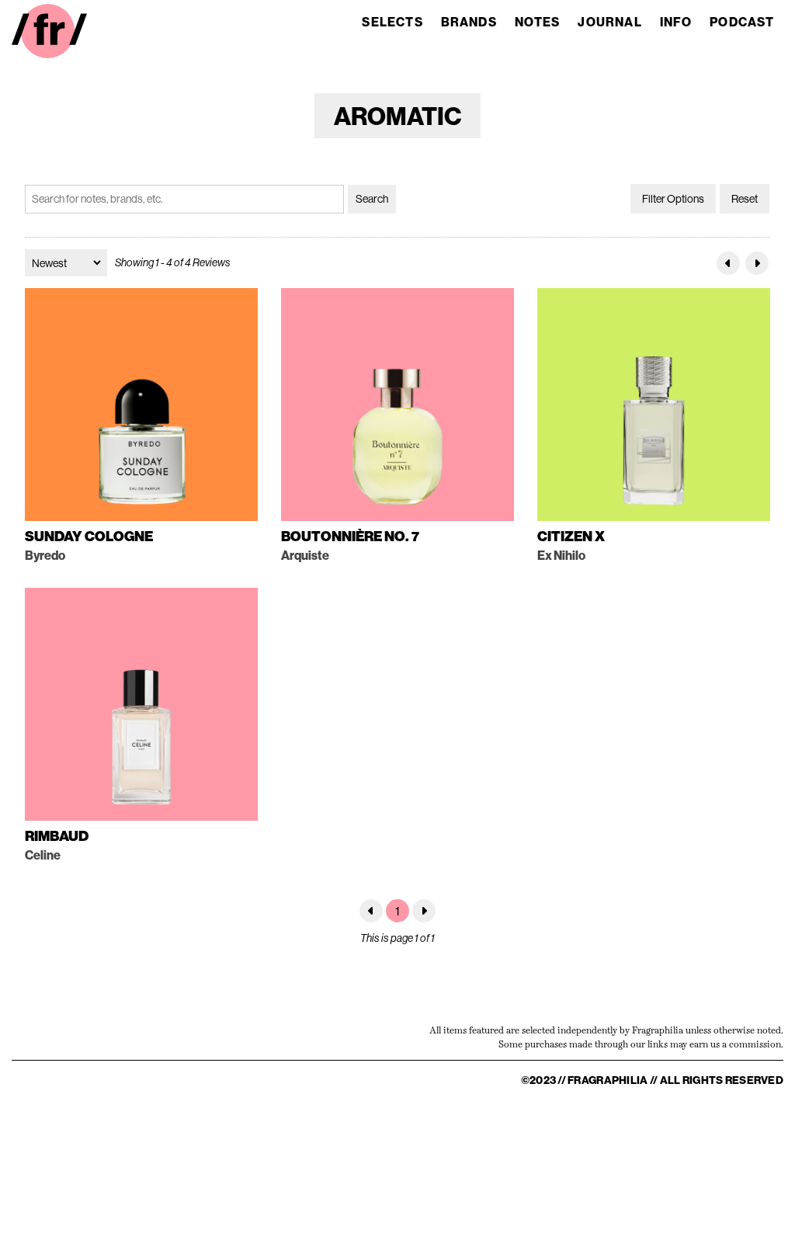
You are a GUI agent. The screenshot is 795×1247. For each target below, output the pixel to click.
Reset (744, 199)
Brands (469, 22)
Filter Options (673, 199)
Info (676, 22)
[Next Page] (757, 263)
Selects (392, 22)
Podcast (742, 22)
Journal (609, 22)
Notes (538, 22)
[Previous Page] (728, 263)
